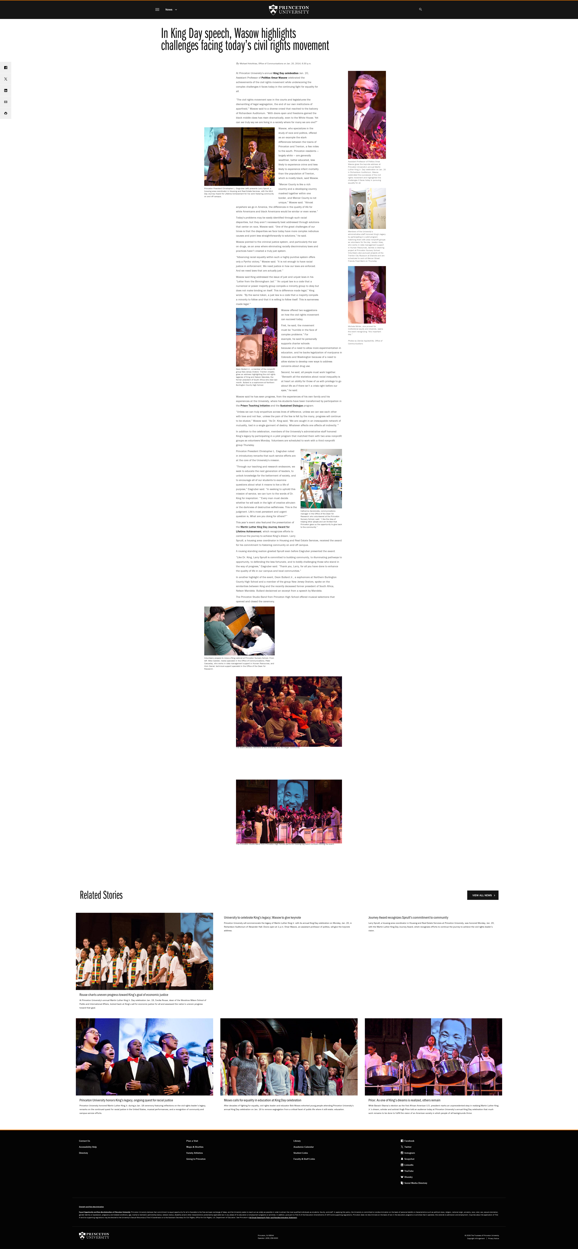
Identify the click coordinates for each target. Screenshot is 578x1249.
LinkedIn (408, 1164)
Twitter (407, 1146)
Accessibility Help (88, 1146)
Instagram (409, 1152)
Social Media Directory (415, 1182)
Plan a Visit (192, 1140)
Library (297, 1140)
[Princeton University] (94, 1237)
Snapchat (409, 1158)
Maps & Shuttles (194, 1146)
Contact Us (84, 1140)
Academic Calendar (304, 1146)
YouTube (408, 1170)
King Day (285, 73)
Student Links (301, 1152)
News (168, 9)
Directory (83, 1152)
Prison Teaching (255, 405)
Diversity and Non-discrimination (91, 1207)
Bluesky (408, 1176)
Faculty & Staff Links (304, 1158)
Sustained (291, 405)
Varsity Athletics (194, 1152)
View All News (482, 895)
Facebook (409, 1140)
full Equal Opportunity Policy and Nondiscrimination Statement (273, 1217)
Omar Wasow (279, 77)
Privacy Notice (493, 1238)
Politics (265, 77)
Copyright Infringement (476, 1238)
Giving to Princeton (196, 1158)
